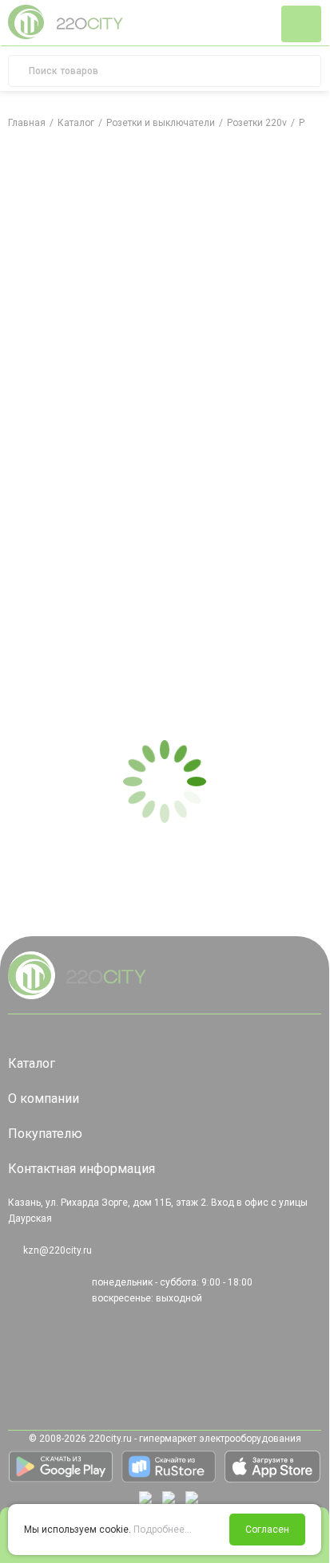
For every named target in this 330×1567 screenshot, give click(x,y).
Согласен (267, 1529)
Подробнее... (162, 1529)
